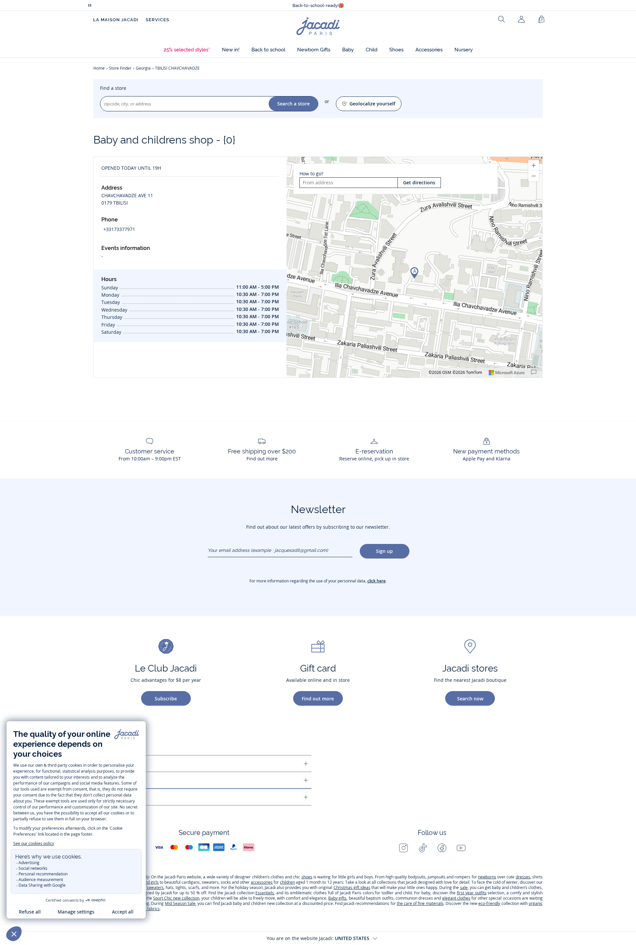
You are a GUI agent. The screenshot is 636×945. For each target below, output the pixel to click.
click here (376, 581)
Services (157, 19)
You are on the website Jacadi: (318, 938)
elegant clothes (456, 898)
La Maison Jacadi (115, 19)
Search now (470, 698)
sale (464, 887)
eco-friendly (489, 903)
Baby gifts (337, 898)
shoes (306, 877)
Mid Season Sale (180, 903)
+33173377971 (119, 229)
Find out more (318, 698)
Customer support (120, 763)
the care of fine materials (420, 903)
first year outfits (472, 893)
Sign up (384, 551)
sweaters (155, 887)
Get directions (419, 182)
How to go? (311, 173)
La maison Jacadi (117, 780)
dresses (523, 877)
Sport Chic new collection (176, 898)
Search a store (293, 103)
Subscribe (166, 698)
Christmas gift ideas (352, 887)
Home (99, 68)
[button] (187, 49)
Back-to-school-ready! (318, 5)
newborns (487, 877)
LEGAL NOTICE (113, 797)
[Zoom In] (533, 165)
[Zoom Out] (533, 176)
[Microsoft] (507, 372)
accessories (262, 882)
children (287, 882)
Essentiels (264, 893)
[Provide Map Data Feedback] (533, 372)
